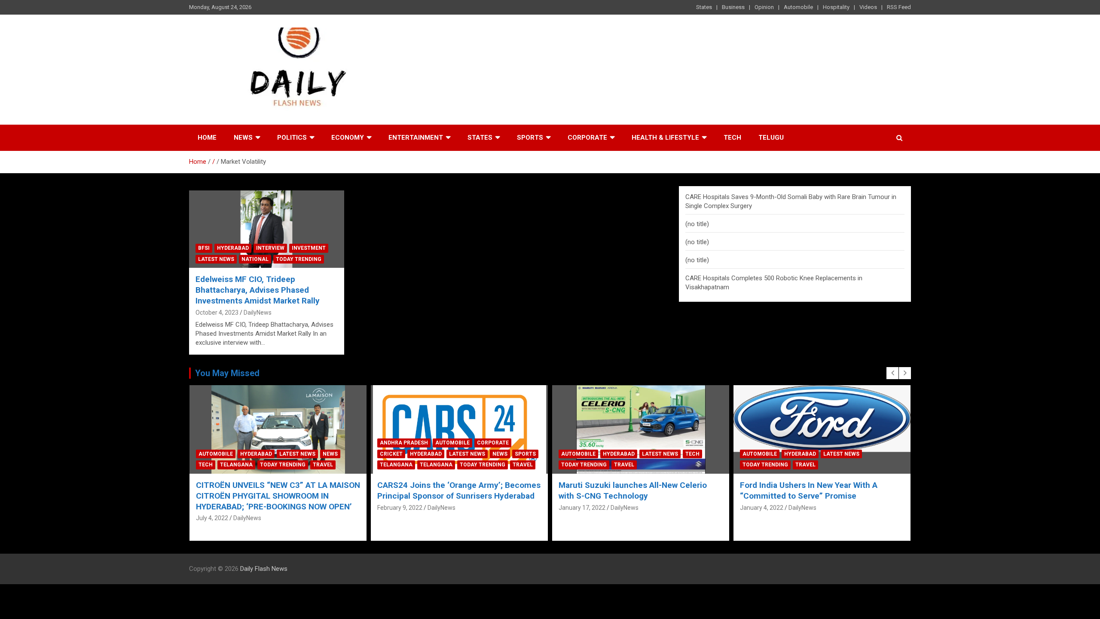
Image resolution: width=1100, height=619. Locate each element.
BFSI (204, 248)
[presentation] (892, 373)
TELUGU (771, 137)
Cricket (210, 454)
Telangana (215, 465)
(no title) (697, 224)
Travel (341, 465)
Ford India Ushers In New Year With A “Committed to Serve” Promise (627, 490)
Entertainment (415, 137)
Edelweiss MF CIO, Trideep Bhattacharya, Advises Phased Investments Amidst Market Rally (258, 289)
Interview (270, 248)
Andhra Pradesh (223, 443)
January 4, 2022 (580, 507)
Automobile (798, 7)
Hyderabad (233, 248)
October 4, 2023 (217, 312)
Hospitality (836, 7)
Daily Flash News (263, 569)
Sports (530, 137)
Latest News (216, 259)
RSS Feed (899, 7)
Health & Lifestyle (665, 137)
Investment (309, 248)
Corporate (587, 137)
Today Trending (298, 259)
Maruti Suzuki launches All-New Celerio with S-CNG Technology (451, 490)
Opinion (764, 7)
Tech (732, 137)
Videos (868, 7)
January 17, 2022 (400, 507)
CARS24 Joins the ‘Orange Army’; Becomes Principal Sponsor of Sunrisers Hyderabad (277, 490)
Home (207, 137)
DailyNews (258, 312)
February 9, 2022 (218, 507)
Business (733, 7)
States (704, 7)
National (255, 259)
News (243, 137)
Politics (292, 137)
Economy (347, 137)
